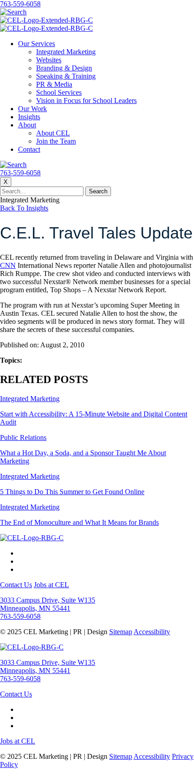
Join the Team (56, 141)
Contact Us (16, 585)
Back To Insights (24, 208)
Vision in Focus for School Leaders (86, 100)
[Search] (13, 12)
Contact (29, 149)
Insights (29, 117)
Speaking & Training (66, 76)
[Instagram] (20, 561)
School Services (59, 92)
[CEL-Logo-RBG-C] (32, 538)
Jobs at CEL (51, 585)
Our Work (32, 108)
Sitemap (120, 632)
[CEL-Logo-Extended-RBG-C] (46, 20)
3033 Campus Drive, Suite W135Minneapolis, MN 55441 (47, 604)
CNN (8, 265)
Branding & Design (64, 68)
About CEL (53, 133)
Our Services (36, 43)
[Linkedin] (20, 569)
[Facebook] (20, 553)
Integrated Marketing (66, 52)
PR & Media (54, 84)
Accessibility (152, 632)
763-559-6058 (20, 4)
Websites (48, 60)
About (27, 125)
